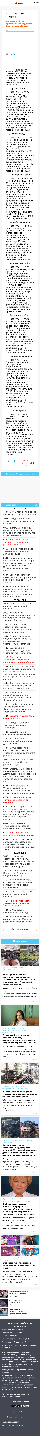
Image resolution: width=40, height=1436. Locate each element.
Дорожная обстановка (9, 1140)
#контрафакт (6, 1089)
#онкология (16, 1030)
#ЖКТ (4, 1201)
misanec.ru (6, 1347)
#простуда (5, 1032)
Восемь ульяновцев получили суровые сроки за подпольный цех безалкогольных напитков (19, 1094)
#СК (14, 1089)
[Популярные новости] (35, 505)
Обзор (21, 968)
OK (26, 465)
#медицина (6, 1030)
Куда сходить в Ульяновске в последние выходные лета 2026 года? (18, 1265)
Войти (36, 3)
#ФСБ (27, 1089)
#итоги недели (7, 972)
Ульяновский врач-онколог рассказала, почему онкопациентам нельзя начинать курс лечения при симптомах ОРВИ (19, 1039)
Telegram (23, 463)
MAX (25, 460)
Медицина (5, 1028)
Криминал (5, 968)
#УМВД (20, 1089)
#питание (27, 1201)
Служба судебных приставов (12, 1425)
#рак (12, 1032)
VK (31, 463)
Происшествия (7, 969)
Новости (14, 968)
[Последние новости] (31, 505)
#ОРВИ (24, 1030)
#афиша (5, 1260)
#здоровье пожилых (15, 1201)
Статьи (16, 969)
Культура (5, 1258)
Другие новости (20, 929)
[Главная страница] (19, 3)
